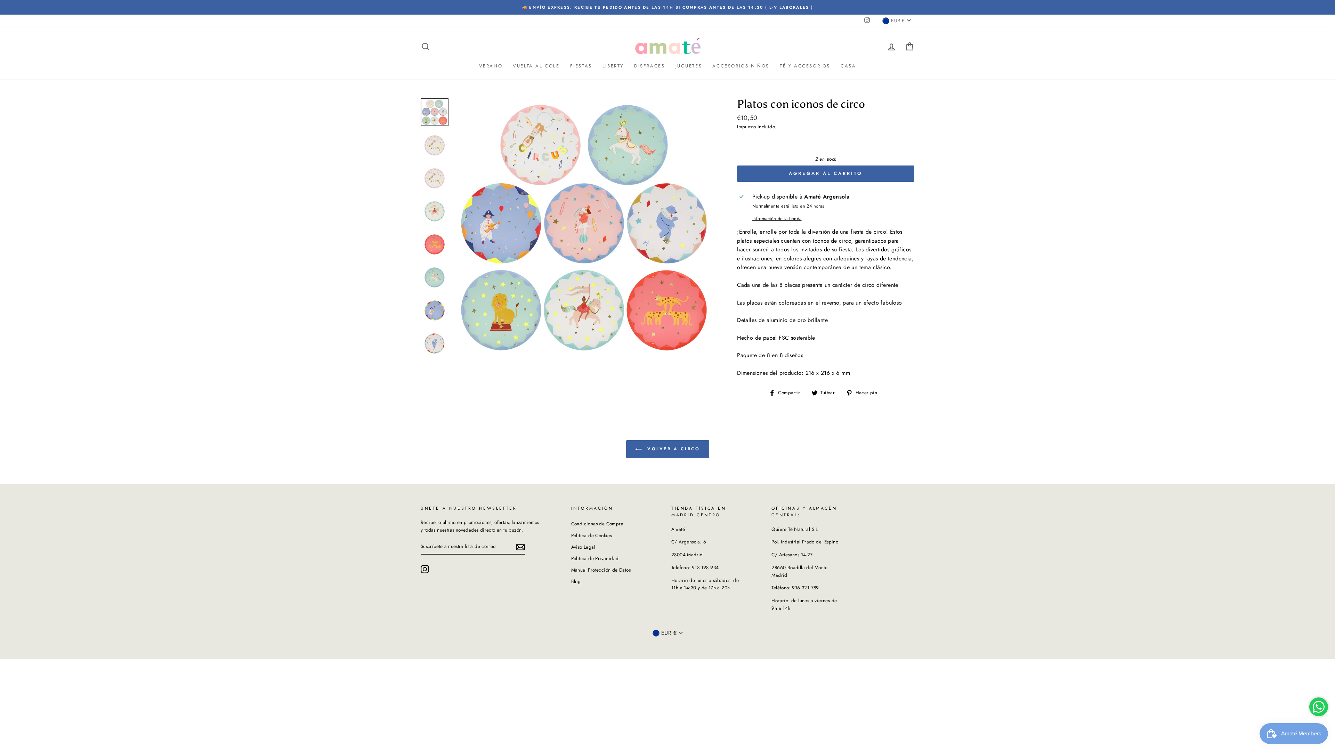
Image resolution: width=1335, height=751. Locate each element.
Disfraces (649, 66)
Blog (576, 581)
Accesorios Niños (740, 66)
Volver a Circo (672, 449)
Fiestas (581, 66)
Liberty (613, 66)
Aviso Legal (583, 546)
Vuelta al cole (536, 66)
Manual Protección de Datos (601, 569)
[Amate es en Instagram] (425, 569)
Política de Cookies (591, 535)
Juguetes (688, 66)
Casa (848, 66)
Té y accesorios (805, 66)
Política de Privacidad (595, 558)
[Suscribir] (520, 546)
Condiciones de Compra (597, 523)
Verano (491, 66)
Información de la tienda (777, 218)
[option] (667, 7)
